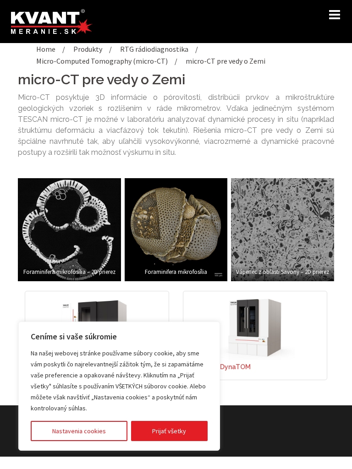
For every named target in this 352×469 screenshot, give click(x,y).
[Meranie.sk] (52, 20)
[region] (119, 386)
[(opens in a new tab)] (255, 327)
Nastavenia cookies (79, 431)
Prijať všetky (169, 431)
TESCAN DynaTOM (221, 367)
